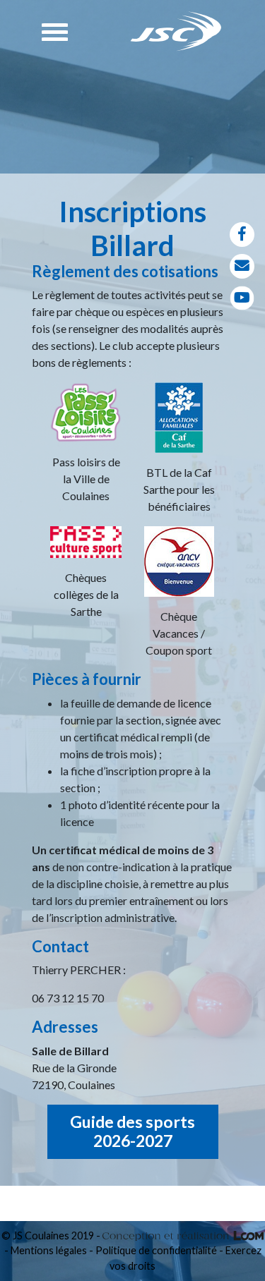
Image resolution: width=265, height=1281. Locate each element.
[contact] (242, 266)
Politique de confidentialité (156, 1250)
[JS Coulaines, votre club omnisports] (176, 32)
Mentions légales (49, 1250)
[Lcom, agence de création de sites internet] (183, 1235)
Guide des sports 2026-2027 (132, 1131)
